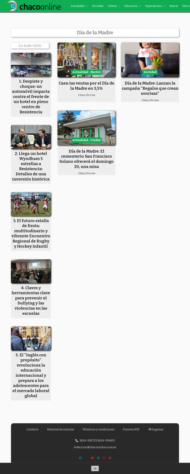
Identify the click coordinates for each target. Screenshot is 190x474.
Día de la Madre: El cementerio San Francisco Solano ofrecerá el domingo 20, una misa (86, 159)
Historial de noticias (60, 429)
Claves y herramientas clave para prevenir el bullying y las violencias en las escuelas (31, 300)
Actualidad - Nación (86, 72)
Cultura (112, 5)
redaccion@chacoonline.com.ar (95, 447)
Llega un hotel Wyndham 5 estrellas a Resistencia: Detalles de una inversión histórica (31, 166)
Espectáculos (153, 5)
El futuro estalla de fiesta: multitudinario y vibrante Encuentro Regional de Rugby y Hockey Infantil (31, 233)
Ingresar (157, 429)
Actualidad (77, 5)
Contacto (32, 429)
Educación (131, 5)
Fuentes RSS (131, 429)
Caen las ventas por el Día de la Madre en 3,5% (86, 86)
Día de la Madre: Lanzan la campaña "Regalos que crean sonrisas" (150, 88)
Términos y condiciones (98, 429)
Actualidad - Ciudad (86, 140)
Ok (95, 468)
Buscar (174, 5)
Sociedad (97, 5)
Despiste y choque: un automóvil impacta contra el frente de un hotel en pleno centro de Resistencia (31, 96)
